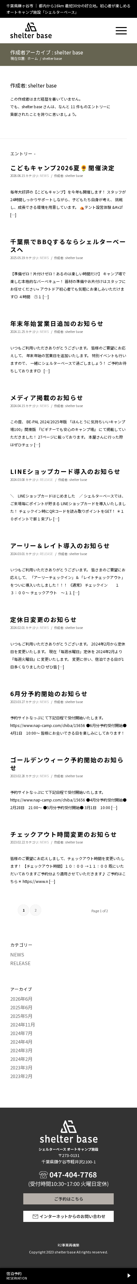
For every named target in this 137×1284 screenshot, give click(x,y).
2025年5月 (21, 1015)
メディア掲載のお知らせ (46, 397)
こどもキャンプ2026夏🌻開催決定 (62, 167)
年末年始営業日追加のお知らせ (57, 323)
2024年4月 (21, 1041)
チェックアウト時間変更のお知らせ (63, 834)
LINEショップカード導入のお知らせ (65, 471)
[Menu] (118, 27)
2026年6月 (21, 998)
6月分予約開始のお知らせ (49, 693)
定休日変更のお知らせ (43, 619)
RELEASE (46, 479)
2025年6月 (21, 1007)
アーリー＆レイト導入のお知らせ (60, 545)
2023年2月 (21, 1076)
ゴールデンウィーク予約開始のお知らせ (67, 763)
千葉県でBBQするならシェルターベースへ (68, 245)
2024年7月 (21, 1033)
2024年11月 (22, 1024)
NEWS (44, 175)
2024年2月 (21, 1058)
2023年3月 (21, 1067)
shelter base (74, 175)
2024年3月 (21, 1050)
